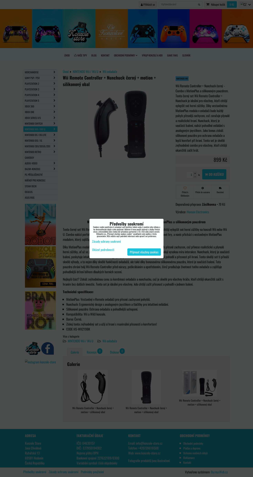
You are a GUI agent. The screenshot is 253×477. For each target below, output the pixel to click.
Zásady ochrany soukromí (106, 241)
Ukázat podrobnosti (103, 249)
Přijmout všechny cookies (144, 252)
